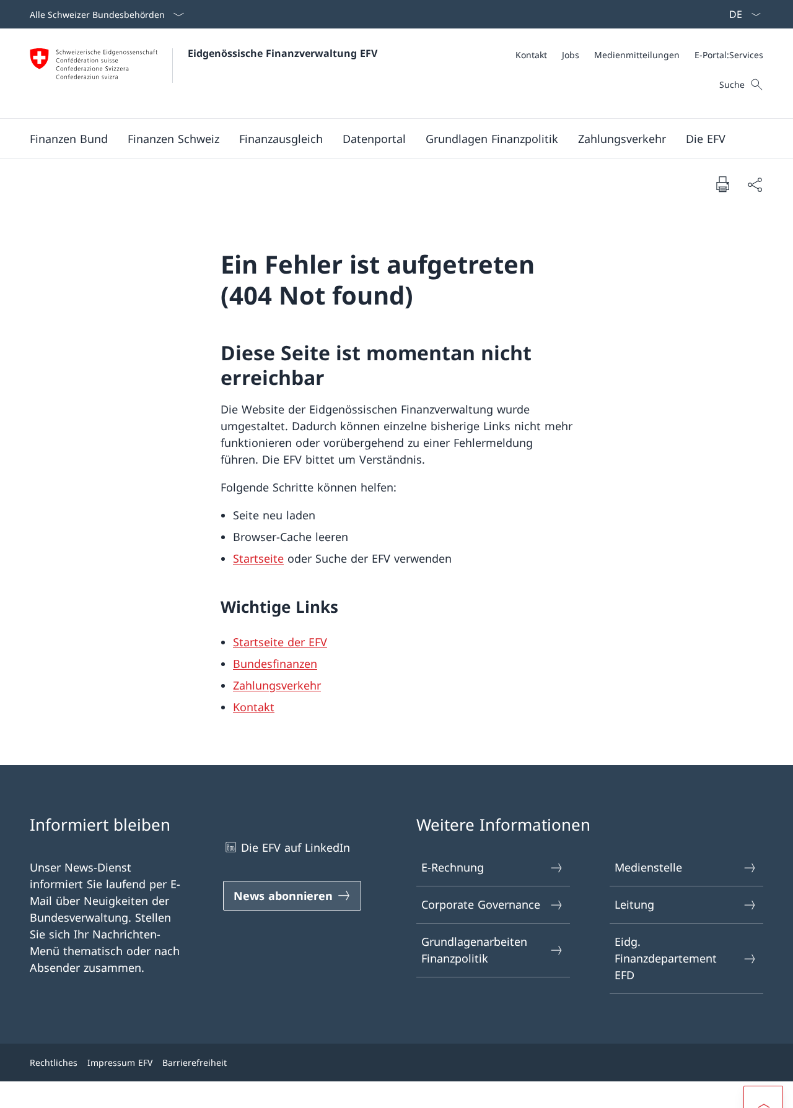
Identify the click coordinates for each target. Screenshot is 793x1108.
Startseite (258, 558)
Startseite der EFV (280, 641)
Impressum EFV (119, 1062)
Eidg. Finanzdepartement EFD (666, 958)
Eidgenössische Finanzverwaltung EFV (282, 53)
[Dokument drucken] (722, 184)
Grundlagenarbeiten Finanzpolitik (474, 950)
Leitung (634, 904)
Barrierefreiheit (194, 1062)
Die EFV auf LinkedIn (295, 847)
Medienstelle (648, 867)
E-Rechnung (452, 867)
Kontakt (253, 706)
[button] (69, 138)
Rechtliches (53, 1062)
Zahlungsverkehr (277, 685)
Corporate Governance (480, 904)
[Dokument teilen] (754, 184)
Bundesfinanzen (275, 663)
